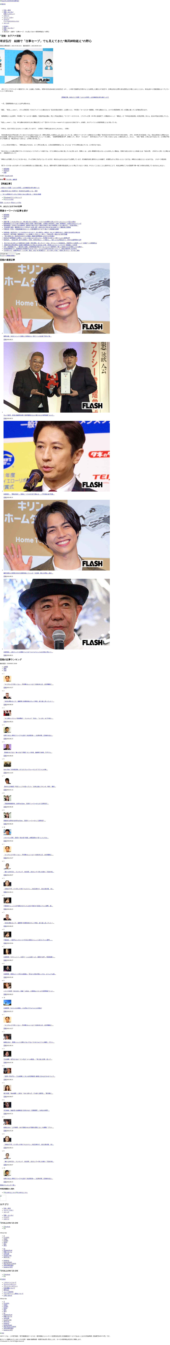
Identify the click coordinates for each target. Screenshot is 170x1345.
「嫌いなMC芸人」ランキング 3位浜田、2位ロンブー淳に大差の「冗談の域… (29, 872)
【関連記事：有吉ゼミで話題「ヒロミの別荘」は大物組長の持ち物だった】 (85, 97)
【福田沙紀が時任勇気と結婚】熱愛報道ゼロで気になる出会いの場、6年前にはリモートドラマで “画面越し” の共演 (40, 245)
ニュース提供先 (8, 1292)
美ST (5, 1245)
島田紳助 (6, 214)
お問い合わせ (8, 1295)
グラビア (6, 19)
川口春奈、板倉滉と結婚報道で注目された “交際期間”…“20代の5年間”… (27, 1110)
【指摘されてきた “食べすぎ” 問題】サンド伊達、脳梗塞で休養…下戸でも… (28, 752)
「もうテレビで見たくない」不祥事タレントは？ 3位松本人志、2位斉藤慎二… (28, 684)
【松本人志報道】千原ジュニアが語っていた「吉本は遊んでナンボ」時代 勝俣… (30, 786)
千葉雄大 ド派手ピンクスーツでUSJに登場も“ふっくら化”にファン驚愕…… (28, 940)
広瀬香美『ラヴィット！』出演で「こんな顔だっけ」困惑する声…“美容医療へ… (29, 957)
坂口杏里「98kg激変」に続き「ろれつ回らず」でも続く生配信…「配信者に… (28, 1093)
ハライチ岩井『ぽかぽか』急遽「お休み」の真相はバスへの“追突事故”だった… (29, 991)
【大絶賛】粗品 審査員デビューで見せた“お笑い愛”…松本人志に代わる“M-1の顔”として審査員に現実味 (37, 227)
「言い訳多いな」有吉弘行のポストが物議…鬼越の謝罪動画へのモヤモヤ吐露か (29, 236)
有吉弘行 (6, 216)
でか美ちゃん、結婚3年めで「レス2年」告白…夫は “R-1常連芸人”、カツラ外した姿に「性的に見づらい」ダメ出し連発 (42, 250)
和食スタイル (8, 1252)
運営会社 (6, 1290)
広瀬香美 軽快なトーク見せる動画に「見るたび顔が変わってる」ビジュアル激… (30, 974)
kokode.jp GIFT (8, 1267)
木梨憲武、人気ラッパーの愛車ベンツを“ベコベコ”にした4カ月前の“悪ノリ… (28, 652)
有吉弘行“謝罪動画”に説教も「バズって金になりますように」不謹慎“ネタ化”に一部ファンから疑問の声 (37, 238)
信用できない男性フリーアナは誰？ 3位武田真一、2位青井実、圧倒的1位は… (28, 735)
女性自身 (6, 1254)
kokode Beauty (8, 1262)
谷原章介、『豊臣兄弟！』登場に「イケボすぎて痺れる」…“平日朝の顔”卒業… (29, 494)
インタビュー (10, 14)
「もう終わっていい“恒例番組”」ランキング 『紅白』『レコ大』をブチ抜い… (28, 718)
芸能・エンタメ (8, 12)
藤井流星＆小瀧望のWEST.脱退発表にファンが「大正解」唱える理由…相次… (28, 573)
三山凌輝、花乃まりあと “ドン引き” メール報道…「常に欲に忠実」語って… (28, 1059)
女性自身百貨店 (8, 1265)
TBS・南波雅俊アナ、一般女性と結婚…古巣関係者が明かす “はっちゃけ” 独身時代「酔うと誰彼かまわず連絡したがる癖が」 (43, 247)
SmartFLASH (7, 1255)
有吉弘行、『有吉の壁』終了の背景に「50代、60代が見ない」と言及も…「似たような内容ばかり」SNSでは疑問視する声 (42, 240)
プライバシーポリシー (11, 1286)
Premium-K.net (8, 1250)
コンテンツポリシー (10, 1284)
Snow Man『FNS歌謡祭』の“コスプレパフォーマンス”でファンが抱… (26, 769)
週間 (5, 668)
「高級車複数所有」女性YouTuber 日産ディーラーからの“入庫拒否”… (26, 803)
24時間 (6, 667)
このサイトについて (10, 1282)
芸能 (5, 14)
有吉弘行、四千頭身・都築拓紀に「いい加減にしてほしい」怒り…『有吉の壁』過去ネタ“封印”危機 (35, 234)
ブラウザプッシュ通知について (13, 1293)
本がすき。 (7, 1257)
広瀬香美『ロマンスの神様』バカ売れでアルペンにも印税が (23, 1008)
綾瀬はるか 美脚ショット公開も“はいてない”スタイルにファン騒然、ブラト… (29, 1042)
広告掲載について (9, 1288)
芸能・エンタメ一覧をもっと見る (10, 202)
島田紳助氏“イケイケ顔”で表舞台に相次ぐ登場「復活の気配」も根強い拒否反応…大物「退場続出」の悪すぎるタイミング (42, 223)
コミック (6, 23)
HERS (5, 1242)
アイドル (6, 21)
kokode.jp (6, 1260)
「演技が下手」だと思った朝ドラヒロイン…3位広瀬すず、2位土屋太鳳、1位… (29, 889)
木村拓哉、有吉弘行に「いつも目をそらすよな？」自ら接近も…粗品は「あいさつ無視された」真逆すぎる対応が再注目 (42, 232)
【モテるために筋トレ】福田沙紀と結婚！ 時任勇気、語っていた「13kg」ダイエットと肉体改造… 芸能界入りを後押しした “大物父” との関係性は (50, 243)
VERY (5, 1239)
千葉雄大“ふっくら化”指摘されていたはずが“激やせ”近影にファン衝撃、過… (28, 906)
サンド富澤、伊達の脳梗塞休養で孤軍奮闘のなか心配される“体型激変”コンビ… (29, 415)
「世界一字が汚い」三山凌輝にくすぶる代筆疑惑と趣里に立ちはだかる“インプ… (29, 1076)
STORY (6, 1240)
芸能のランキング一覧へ (8, 1185)
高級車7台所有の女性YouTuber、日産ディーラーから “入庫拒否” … (25, 820)
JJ (4, 1236)
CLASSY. (6, 1237)
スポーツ (6, 15)
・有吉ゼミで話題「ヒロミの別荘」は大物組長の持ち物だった (20, 187)
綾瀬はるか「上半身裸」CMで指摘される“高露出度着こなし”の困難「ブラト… (29, 1127)
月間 (5, 670)
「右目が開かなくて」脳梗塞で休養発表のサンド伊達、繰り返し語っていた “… (29, 701)
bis (4, 1248)
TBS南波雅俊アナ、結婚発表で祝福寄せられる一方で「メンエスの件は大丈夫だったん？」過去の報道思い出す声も (40, 248)
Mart (5, 1244)
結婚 (5, 218)
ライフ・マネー (8, 17)
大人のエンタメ (14, 21)
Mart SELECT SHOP (10, 1263)
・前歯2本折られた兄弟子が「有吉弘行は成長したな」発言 (19, 191)
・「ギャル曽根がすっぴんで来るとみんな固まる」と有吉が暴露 (20, 194)
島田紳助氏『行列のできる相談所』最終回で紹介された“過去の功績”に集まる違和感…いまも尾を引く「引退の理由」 (41, 225)
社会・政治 (7, 10)
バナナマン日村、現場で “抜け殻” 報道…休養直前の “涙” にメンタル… (26, 837)
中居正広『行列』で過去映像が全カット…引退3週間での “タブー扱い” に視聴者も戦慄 (31, 229)
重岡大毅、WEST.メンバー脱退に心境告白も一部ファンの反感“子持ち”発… (27, 336)
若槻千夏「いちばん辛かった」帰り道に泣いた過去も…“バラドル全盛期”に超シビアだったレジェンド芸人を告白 (40, 221)
